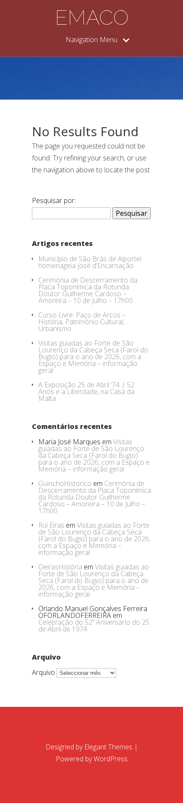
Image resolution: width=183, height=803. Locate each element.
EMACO (92, 17)
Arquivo (43, 672)
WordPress (111, 758)
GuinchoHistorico (65, 483)
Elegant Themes (108, 747)
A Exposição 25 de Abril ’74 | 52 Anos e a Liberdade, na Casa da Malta (86, 391)
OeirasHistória (60, 567)
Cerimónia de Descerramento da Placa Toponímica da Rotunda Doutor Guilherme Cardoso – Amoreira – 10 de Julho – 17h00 (87, 290)
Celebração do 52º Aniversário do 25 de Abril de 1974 (93, 625)
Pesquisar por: (54, 200)
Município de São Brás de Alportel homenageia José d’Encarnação (89, 262)
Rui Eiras (51, 525)
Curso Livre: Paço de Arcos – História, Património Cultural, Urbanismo (82, 321)
